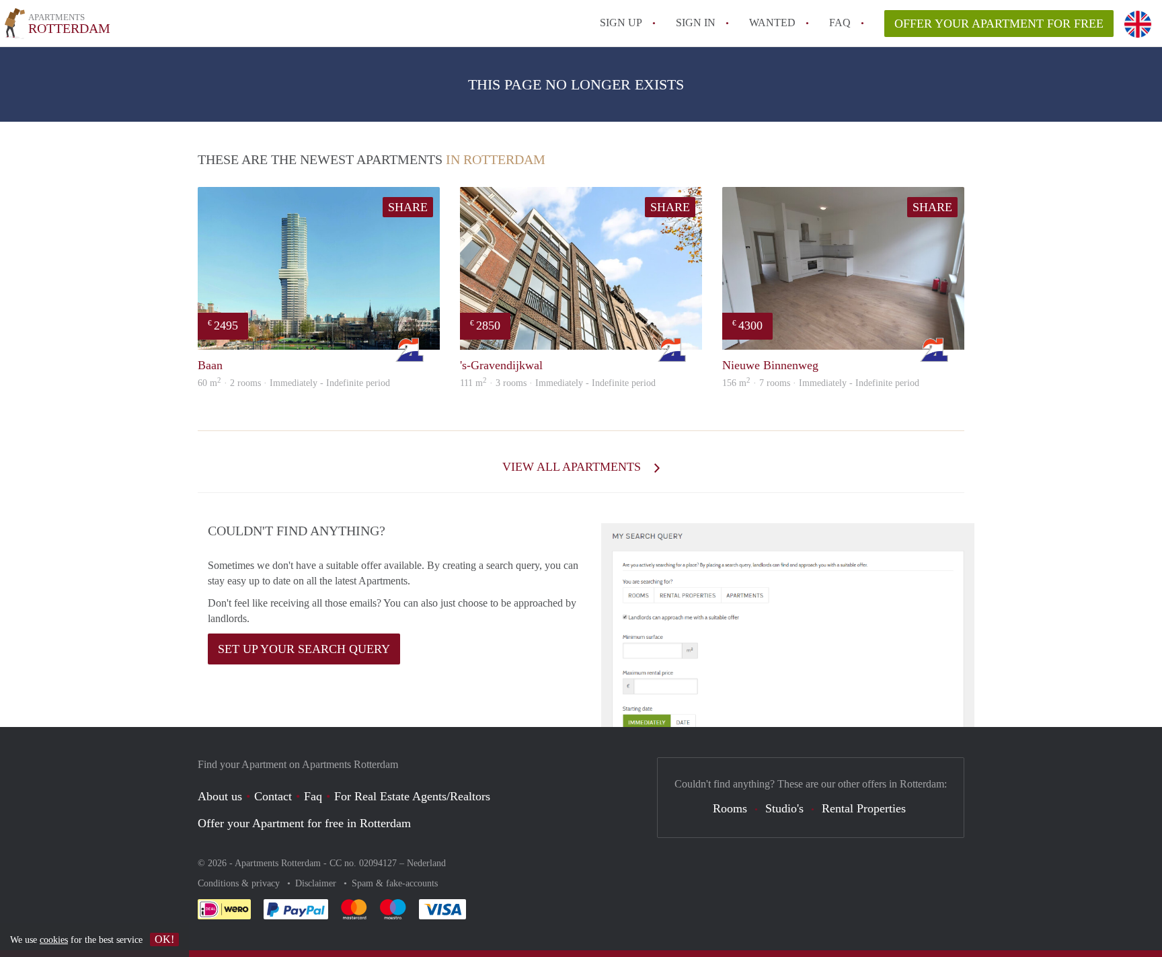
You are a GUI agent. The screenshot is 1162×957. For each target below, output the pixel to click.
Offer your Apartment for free (998, 23)
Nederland (426, 863)
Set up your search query (304, 649)
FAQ (840, 22)
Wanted (772, 22)
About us (220, 796)
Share (408, 207)
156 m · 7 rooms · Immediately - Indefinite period (820, 383)
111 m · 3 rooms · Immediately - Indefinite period (558, 383)
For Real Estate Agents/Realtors (412, 796)
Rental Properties (864, 808)
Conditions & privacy (240, 883)
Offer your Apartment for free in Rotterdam (304, 823)
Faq (313, 796)
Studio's (784, 808)
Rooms (730, 808)
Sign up (621, 22)
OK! (164, 939)
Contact (273, 796)
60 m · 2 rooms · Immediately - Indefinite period (294, 383)
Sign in (695, 22)
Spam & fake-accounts (395, 883)
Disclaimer (317, 883)
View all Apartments (573, 466)
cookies (54, 940)
